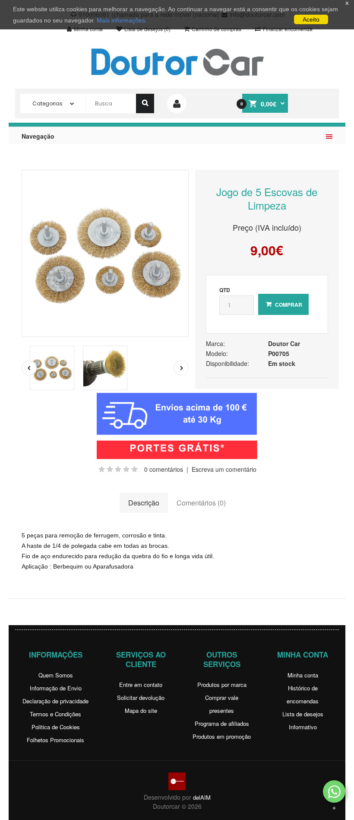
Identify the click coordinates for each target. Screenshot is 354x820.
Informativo (303, 727)
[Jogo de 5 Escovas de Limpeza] (105, 253)
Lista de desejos (302, 714)
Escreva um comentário (224, 469)
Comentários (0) (201, 503)
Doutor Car (284, 343)
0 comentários (163, 469)
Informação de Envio (56, 688)
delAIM (202, 797)
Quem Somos (55, 675)
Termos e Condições (55, 714)
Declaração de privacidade (55, 701)
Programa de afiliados (222, 723)
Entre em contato (140, 684)
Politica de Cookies (56, 727)
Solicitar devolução (140, 697)
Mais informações (121, 20)
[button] (334, 791)
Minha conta (303, 675)
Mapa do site (141, 710)
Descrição (143, 503)
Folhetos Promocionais (55, 740)
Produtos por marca (222, 684)
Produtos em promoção (222, 736)
